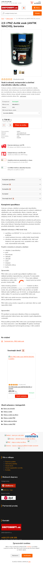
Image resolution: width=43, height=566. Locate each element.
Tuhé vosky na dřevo (10, 421)
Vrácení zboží (9, 466)
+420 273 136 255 (6, 1)
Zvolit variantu (21, 396)
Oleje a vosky (9, 18)
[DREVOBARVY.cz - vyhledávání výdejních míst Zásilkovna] (8, 486)
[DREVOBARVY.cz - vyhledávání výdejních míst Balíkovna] (7, 490)
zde (29, 561)
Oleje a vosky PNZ (9, 418)
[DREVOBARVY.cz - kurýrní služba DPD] (8, 498)
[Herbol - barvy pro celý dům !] (14, 435)
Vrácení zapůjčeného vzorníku (14, 468)
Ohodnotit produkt (18, 79)
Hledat (37, 13)
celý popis (23, 96)
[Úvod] (9, 8)
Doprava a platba (10, 462)
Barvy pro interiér (9, 409)
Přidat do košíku (20, 125)
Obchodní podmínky (11, 464)
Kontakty (7, 470)
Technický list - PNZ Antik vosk (14, 341)
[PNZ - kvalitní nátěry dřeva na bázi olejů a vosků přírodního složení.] (16, 442)
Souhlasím (27, 556)
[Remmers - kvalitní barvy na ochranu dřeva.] (32, 435)
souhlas (28, 546)
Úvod (2, 18)
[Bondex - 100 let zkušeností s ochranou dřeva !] (21, 439)
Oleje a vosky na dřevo (11, 415)
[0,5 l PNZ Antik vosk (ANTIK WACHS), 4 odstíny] (21, 368)
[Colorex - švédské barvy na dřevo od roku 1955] (21, 446)
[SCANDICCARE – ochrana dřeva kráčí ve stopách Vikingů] (31, 442)
